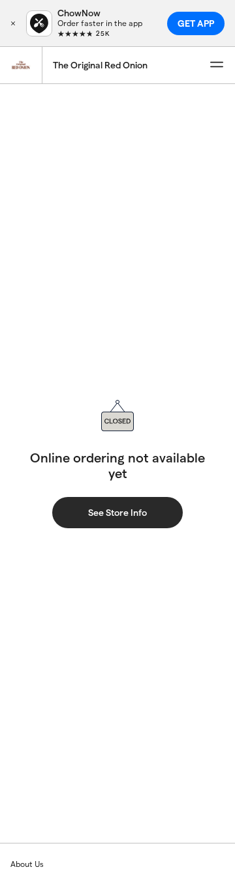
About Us (27, 864)
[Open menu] (217, 65)
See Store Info (117, 512)
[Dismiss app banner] (13, 23)
